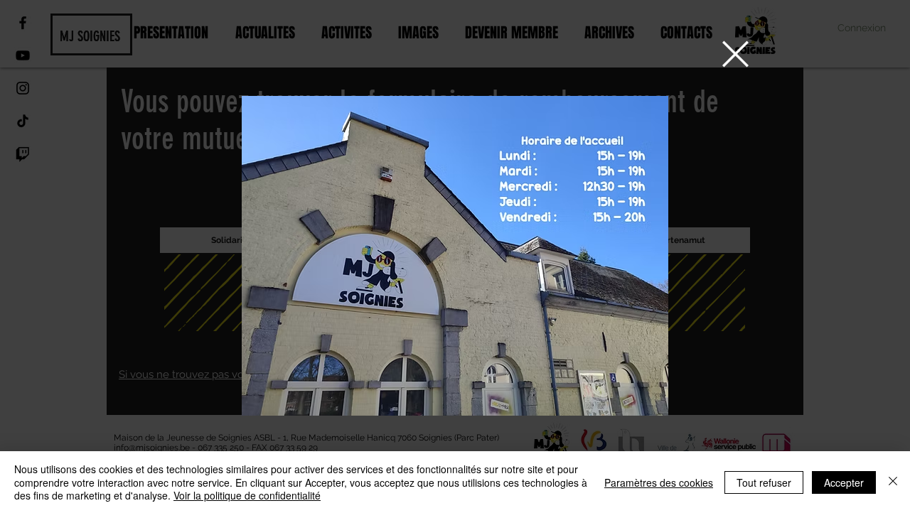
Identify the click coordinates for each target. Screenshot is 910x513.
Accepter (844, 482)
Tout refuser (764, 482)
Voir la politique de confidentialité (247, 495)
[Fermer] (892, 482)
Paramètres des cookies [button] (658, 482)
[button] (735, 54)
